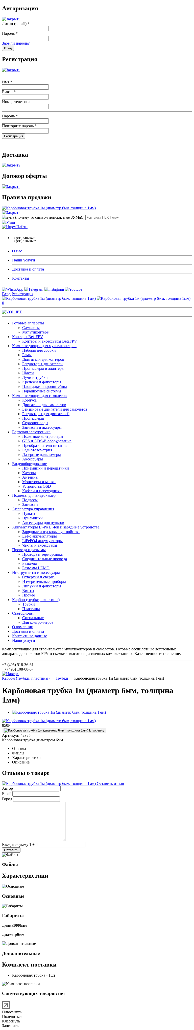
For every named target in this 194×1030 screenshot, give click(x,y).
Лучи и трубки (35, 377)
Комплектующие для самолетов (39, 395)
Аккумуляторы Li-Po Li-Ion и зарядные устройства (56, 527)
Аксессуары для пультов (43, 522)
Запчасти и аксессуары (42, 427)
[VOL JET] (12, 312)
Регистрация (22, 294)
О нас (17, 251)
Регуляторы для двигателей (45, 414)
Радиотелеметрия (37, 450)
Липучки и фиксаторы (41, 586)
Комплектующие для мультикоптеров (44, 346)
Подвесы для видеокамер (34, 495)
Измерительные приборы (44, 581)
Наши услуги (23, 260)
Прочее (28, 595)
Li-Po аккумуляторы (39, 536)
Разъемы (29, 563)
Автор (7, 788)
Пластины (31, 609)
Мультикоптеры (36, 332)
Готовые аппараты (28, 323)
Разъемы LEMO (36, 568)
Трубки (28, 604)
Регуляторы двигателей (42, 364)
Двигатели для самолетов (44, 405)
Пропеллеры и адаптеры (43, 368)
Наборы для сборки (39, 350)
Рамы (27, 355)
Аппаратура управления (33, 509)
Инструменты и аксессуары (36, 572)
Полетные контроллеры (42, 436)
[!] (8, 222)
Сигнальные (33, 618)
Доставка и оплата (28, 269)
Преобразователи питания (44, 445)
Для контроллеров (38, 622)
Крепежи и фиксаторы (41, 382)
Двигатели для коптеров (43, 359)
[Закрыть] (11, 19)
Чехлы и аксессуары (39, 545)
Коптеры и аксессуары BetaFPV (49, 341)
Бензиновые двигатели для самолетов (54, 409)
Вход (6, 294)
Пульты (28, 513)
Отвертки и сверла (38, 577)
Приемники (32, 518)
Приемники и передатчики (45, 468)
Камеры (29, 473)
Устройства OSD (36, 486)
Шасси (28, 373)
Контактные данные (29, 636)
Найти (22, 227)
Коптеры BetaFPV (27, 337)
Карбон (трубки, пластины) (36, 599)
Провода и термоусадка (42, 554)
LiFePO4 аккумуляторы (42, 541)
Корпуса (29, 400)
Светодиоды (23, 613)
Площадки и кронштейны (44, 386)
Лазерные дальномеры (41, 454)
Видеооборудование (29, 463)
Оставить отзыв (110, 783)
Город (7, 799)
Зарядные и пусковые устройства (51, 531)
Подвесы (30, 500)
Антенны (30, 477)
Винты (28, 590)
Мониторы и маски (39, 482)
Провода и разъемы (29, 550)
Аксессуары (32, 459)
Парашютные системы (41, 391)
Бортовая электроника (31, 432)
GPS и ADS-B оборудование (46, 441)
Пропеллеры (33, 418)
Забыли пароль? (16, 43)
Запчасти (30, 504)
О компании (22, 627)
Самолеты (31, 327)
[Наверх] (10, 674)
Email (6, 793)
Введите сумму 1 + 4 (20, 844)
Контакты (20, 278)
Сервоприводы (35, 423)
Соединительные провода (44, 559)
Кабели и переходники (42, 491)
